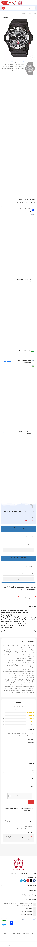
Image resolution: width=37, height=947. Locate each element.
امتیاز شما (31, 739)
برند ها (29, 13)
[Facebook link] (27, 202)
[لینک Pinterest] (22, 202)
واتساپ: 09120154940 (26, 914)
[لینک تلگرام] (18, 202)
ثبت (18, 549)
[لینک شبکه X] (25, 202)
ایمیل (32, 786)
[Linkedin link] (20, 202)
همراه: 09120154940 (27, 911)
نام (32, 778)
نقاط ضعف (31, 771)
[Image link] (18, 864)
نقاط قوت (31, 763)
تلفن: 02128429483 (27, 908)
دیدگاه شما (30, 742)
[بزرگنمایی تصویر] (32, 58)
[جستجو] (3, 8)
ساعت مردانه (21, 13)
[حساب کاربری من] (14, 2)
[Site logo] (20, 2)
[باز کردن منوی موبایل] (35, 2)
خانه (34, 13)
